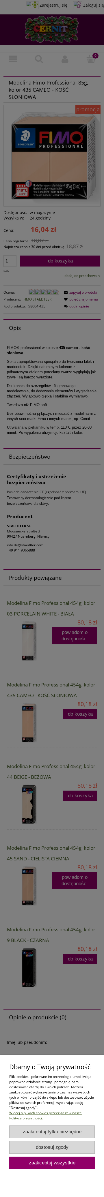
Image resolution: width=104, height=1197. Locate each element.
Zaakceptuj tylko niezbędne (52, 1131)
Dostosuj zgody (52, 1147)
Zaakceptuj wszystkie (52, 1163)
